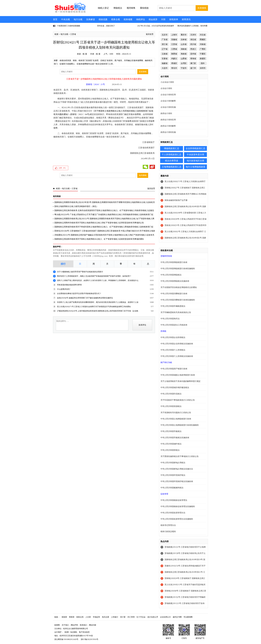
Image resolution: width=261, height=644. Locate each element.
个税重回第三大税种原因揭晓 (68, 26)
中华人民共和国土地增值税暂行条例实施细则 (180, 425)
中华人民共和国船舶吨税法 (172, 488)
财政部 (64, 617)
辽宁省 (164, 49)
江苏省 (73, 34)
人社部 (88, 617)
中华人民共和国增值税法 (171, 275)
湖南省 (184, 49)
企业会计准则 (166, 88)
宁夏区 (203, 54)
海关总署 (105, 617)
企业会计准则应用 (168, 95)
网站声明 (74, 625)
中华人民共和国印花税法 (171, 394)
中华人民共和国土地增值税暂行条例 (176, 419)
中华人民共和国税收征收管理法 (174, 500)
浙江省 (164, 44)
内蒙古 (174, 59)
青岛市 (174, 68)
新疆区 (203, 59)
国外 (203, 63)
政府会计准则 (166, 113)
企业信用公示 (165, 617)
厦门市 (193, 68)
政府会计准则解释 (168, 126)
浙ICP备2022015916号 (89, 639)
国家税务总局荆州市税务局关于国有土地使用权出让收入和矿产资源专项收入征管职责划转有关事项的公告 (99, 223)
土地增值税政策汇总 (171, 167)
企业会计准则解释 (168, 101)
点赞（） (63, 168)
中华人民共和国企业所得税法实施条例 (177, 344)
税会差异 (153, 19)
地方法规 (78, 19)
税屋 (56, 34)
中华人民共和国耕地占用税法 (173, 463)
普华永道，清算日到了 (106, 26)
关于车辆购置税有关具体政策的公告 (176, 312)
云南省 (164, 54)
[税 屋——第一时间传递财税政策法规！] (69, 12)
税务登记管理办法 (168, 525)
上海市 (174, 35)
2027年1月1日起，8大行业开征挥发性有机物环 (155, 26)
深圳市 (203, 68)
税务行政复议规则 (168, 531)
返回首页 (149, 34)
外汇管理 (131, 617)
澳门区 (193, 63)
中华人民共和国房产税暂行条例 (174, 369)
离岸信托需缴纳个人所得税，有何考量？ (193, 26)
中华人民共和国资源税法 (171, 406)
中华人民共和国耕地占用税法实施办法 (177, 469)
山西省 (184, 59)
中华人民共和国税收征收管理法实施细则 (178, 506)
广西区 (203, 49)
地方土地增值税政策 (195, 167)
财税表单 (173, 19)
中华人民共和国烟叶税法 (171, 444)
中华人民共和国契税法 (170, 450)
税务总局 (79, 617)
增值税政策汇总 (171, 148)
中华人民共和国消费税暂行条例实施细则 (178, 300)
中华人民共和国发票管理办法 (173, 513)
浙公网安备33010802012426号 (66, 639)
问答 (163, 19)
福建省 (164, 63)
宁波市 (184, 68)
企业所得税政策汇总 (195, 148)
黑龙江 (193, 49)
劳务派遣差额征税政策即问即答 (69, 285)
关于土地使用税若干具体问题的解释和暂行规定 (181, 381)
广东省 (164, 40)
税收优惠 (103, 19)
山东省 (184, 44)
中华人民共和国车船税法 (171, 431)
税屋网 (57, 625)
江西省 (174, 49)
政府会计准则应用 (168, 120)
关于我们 (65, 625)
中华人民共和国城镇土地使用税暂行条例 (178, 375)
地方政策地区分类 (195, 161)
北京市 (164, 35)
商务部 (71, 617)
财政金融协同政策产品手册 (176, 200)
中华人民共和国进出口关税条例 (174, 325)
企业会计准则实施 (168, 107)
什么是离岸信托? (63, 289)
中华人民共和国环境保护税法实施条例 (177, 481)
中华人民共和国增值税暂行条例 (174, 262)
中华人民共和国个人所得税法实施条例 (177, 356)
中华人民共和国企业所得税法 (173, 337)
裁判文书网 (177, 617)
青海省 (193, 59)
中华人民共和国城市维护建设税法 (175, 388)
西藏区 (203, 40)
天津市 (193, 35)
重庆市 (184, 35)
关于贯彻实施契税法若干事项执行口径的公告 (180, 456)
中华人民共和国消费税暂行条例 (174, 294)
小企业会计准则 (167, 82)
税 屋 (85, 54)
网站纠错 (92, 625)
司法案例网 (188, 617)
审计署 (122, 617)
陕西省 (174, 54)
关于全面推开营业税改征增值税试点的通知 (179, 287)
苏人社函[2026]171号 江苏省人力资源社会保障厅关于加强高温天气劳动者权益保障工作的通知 (94, 307)
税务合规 (115, 19)
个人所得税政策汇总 (171, 154)
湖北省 (193, 40)
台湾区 (184, 63)
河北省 (203, 35)
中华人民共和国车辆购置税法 (173, 306)
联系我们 (83, 625)
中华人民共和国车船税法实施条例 (175, 438)
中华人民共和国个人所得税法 (173, 350)
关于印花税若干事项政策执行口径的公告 (178, 400)
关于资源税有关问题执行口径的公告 (176, 413)
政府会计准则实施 (168, 132)
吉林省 (184, 40)
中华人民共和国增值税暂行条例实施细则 (178, 269)
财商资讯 (186, 19)
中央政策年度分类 (195, 154)
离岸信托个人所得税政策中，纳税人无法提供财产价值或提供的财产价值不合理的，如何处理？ (94, 276)
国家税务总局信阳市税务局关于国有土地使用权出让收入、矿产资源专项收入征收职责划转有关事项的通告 (99, 239)
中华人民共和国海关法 (170, 319)
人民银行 (114, 617)
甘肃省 (164, 59)
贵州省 (193, 54)
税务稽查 (128, 19)
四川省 (193, 44)
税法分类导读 (171, 161)
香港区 (174, 63)
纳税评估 (140, 19)
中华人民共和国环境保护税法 (173, 475)
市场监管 (96, 617)
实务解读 (90, 19)
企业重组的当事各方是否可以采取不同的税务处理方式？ (79, 293)
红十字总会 (141, 617)
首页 (55, 19)
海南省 (184, 54)
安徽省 (174, 40)
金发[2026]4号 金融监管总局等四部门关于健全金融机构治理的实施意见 (85, 298)
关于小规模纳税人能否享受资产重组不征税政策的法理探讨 (80, 272)
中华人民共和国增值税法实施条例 (175, 281)
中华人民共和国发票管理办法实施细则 (177, 519)
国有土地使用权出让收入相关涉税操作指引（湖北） (76, 206)
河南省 (203, 44)
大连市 (164, 68)
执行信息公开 (152, 617)
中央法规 (65, 19)
